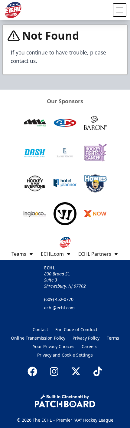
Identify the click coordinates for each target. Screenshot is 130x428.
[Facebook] (32, 371)
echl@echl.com (59, 308)
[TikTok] (97, 371)
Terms (113, 338)
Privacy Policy (86, 338)
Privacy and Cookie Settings (65, 355)
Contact (40, 329)
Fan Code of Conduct (76, 329)
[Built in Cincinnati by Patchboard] (65, 400)
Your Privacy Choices (53, 346)
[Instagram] (54, 371)
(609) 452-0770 (58, 299)
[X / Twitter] (75, 371)
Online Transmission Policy (38, 338)
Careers (89, 346)
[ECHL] (13, 10)
